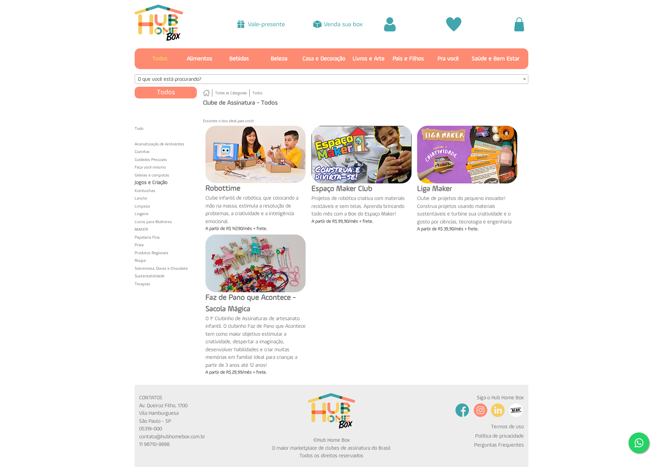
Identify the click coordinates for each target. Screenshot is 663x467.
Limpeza (142, 206)
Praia (139, 245)
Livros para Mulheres (153, 222)
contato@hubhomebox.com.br (172, 436)
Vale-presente (266, 24)
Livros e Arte (369, 59)
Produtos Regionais (152, 253)
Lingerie (141, 214)
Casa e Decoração (323, 59)
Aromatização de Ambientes (159, 144)
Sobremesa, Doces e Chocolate (161, 269)
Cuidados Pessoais (151, 160)
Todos (159, 59)
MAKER (141, 230)
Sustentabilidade (149, 276)
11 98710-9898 (154, 444)
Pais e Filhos (408, 59)
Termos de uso (507, 426)
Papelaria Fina (147, 238)
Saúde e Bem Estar (495, 59)
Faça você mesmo (150, 167)
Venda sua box (343, 24)
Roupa (140, 261)
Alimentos (199, 59)
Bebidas (239, 59)
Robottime (222, 188)
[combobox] (331, 79)
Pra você (448, 59)
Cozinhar (142, 152)
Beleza (279, 59)
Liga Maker (434, 189)
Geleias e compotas (152, 175)
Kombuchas (145, 191)
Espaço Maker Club (341, 189)
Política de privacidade (499, 436)
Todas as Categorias (231, 93)
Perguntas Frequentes (499, 445)
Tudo (139, 129)
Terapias (142, 284)
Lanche (141, 199)
